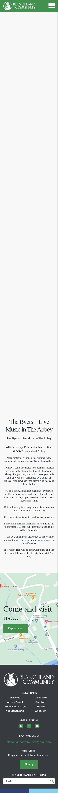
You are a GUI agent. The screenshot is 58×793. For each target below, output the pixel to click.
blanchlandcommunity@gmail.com (29, 742)
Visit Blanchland (15, 710)
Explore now (15, 628)
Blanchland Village (15, 706)
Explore (41, 706)
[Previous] (4, 211)
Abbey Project (15, 702)
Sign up (29, 764)
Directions (40, 702)
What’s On (40, 710)
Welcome (15, 697)
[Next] (53, 211)
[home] (19, 5)
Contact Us (41, 697)
